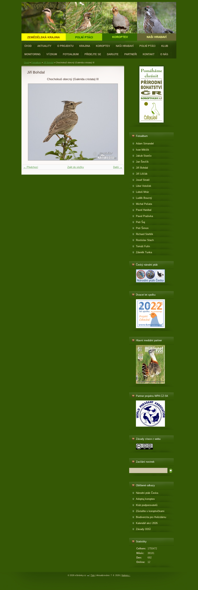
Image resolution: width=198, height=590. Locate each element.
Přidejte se (92, 54)
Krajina (84, 46)
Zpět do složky (75, 167)
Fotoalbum (71, 54)
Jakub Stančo (143, 155)
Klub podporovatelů (146, 505)
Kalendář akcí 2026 (147, 523)
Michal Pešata (144, 203)
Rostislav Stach (145, 240)
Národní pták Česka (147, 492)
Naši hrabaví (125, 46)
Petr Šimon (142, 228)
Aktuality (44, 46)
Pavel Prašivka (144, 216)
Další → (117, 167)
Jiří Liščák (142, 173)
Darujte (113, 54)
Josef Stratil (142, 179)
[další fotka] (112, 122)
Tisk (93, 575)
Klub (164, 46)
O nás (164, 54)
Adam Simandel (145, 143)
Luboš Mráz (142, 191)
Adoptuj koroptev (145, 498)
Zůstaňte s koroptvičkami (150, 511)
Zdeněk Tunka (144, 252)
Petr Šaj (140, 222)
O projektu (65, 46)
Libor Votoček (143, 185)
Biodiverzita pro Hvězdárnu (151, 517)
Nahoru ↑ (126, 575)
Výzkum (51, 54)
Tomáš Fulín (143, 246)
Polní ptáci (147, 46)
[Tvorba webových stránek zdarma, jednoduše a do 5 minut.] (88, 575)
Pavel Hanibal (143, 209)
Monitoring (32, 54)
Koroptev (103, 46)
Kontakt (148, 54)
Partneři (130, 54)
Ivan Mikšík (142, 149)
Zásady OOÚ (143, 529)
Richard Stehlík (144, 234)
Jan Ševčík (142, 161)
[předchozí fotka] (33, 122)
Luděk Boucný (144, 197)
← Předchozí (30, 167)
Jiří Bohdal (48, 62)
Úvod (28, 46)
